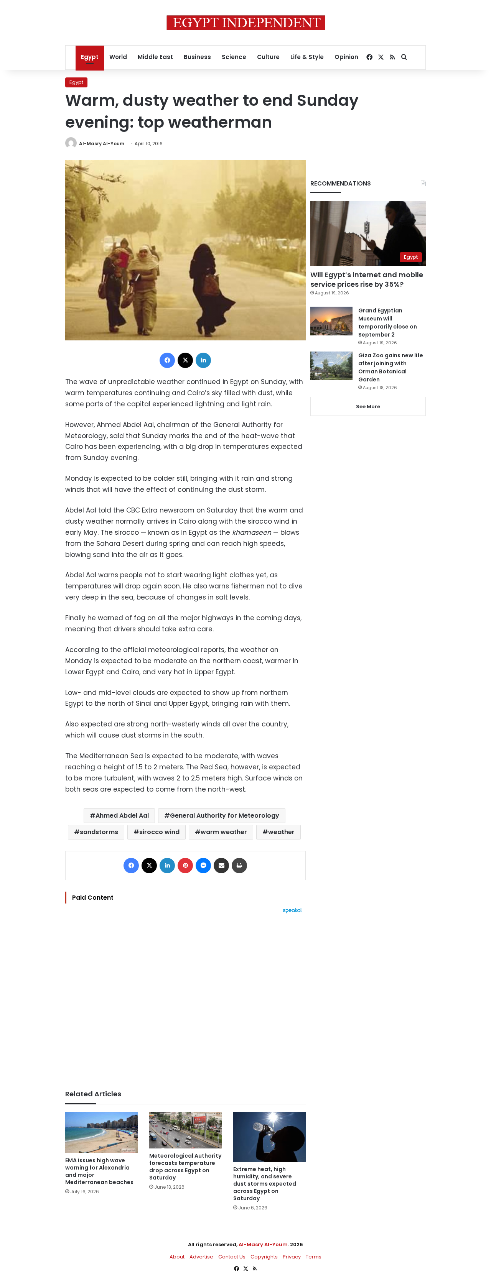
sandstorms (99, 832)
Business (197, 57)
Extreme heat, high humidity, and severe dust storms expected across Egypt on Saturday (264, 1183)
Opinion (346, 57)
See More (368, 406)
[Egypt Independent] (245, 22)
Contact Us (232, 1256)
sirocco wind (159, 832)
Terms (313, 1256)
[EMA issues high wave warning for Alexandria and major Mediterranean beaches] (101, 1132)
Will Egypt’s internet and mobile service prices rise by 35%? (366, 279)
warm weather (224, 832)
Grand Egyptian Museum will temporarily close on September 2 (387, 322)
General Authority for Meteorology (224, 815)
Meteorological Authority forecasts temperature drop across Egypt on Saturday (185, 1166)
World (118, 57)
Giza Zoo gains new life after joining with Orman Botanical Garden (390, 367)
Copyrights (264, 1256)
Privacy (292, 1256)
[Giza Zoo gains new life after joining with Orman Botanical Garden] (331, 366)
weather (281, 832)
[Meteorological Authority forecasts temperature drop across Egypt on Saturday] (185, 1130)
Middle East (155, 57)
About (177, 1256)
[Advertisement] (185, 998)
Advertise (201, 1256)
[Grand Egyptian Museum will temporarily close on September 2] (331, 321)
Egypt (90, 57)
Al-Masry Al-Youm (101, 143)
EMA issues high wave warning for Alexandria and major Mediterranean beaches (99, 1171)
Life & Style (307, 57)
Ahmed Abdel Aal (122, 815)
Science (234, 57)
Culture (268, 57)
